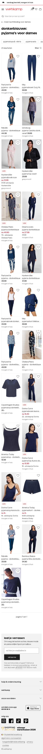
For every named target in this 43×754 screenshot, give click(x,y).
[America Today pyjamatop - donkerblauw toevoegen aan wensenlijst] (18, 426)
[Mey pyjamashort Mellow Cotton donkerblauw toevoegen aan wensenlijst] (38, 290)
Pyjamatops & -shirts (12, 41)
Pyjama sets (31, 41)
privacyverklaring (23, 665)
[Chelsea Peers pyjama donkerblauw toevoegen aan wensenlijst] (18, 194)
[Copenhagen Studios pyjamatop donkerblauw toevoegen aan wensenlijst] (18, 376)
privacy (30, 742)
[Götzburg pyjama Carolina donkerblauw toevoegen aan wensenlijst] (38, 99)
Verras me (12, 657)
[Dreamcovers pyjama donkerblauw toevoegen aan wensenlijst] (38, 194)
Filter (37, 48)
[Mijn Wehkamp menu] (33, 9)
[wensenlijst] (37, 9)
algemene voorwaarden (11, 738)
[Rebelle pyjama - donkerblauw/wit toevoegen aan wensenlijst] (18, 527)
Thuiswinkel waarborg (13, 734)
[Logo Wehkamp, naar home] (13, 9)
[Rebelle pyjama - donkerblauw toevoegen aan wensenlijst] (18, 99)
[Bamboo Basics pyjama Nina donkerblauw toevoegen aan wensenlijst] (38, 527)
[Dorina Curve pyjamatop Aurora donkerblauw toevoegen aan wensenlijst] (38, 426)
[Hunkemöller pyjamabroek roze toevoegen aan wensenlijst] (18, 142)
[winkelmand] (40, 9)
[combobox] (21, 16)
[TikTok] (18, 721)
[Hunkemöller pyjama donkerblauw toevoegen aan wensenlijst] (38, 247)
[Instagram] (3, 721)
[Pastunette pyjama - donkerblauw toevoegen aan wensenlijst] (18, 247)
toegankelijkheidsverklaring (13, 742)
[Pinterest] (26, 721)
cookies (5, 745)
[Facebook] (11, 721)
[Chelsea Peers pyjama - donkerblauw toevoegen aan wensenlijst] (38, 333)
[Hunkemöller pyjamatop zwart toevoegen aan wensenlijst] (38, 142)
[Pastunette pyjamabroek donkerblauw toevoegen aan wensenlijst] (18, 290)
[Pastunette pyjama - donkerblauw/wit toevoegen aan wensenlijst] (18, 56)
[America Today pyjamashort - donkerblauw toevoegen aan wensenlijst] (38, 475)
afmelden (18, 667)
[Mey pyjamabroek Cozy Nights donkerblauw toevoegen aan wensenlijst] (38, 56)
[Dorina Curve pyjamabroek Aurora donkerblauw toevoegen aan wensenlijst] (38, 376)
